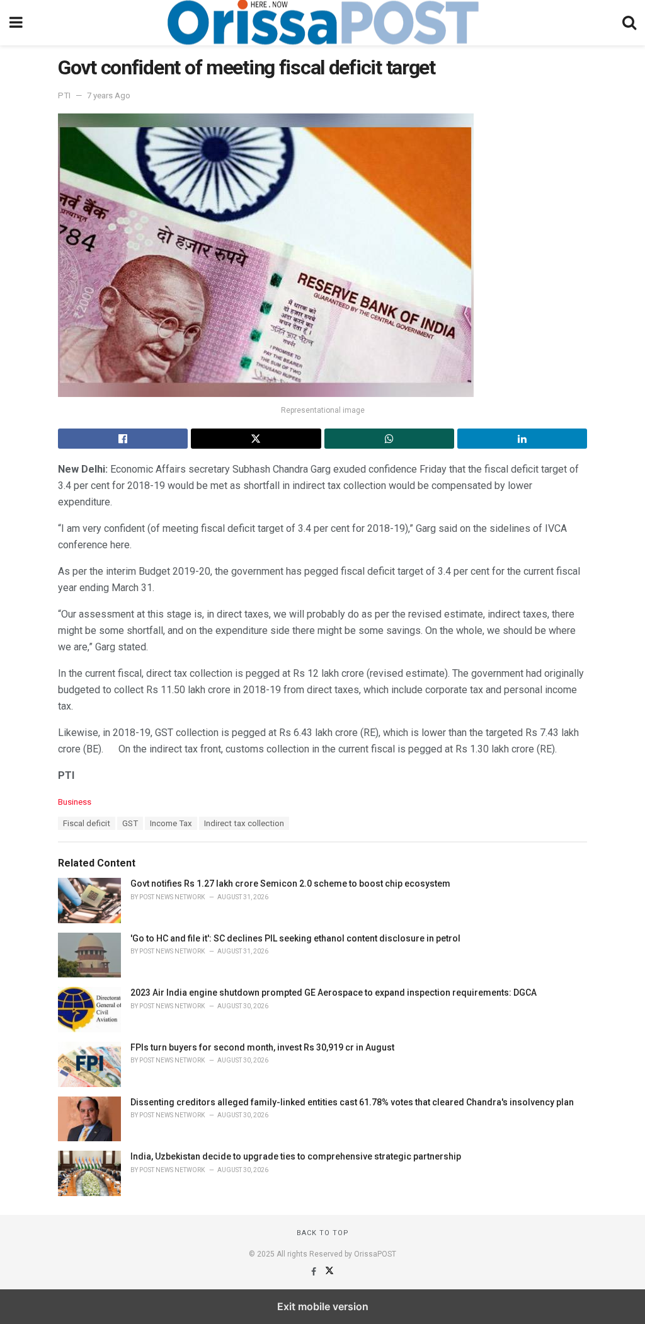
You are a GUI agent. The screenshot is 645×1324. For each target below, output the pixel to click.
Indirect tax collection (244, 823)
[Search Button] (629, 22)
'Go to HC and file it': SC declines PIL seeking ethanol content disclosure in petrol (295, 938)
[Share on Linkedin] (522, 439)
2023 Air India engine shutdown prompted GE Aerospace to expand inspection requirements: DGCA (333, 992)
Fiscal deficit (86, 823)
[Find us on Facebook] (314, 1272)
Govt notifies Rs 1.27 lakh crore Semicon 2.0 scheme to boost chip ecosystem (290, 883)
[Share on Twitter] (256, 439)
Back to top (323, 1233)
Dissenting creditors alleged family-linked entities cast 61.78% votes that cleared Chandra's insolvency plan (352, 1102)
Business (74, 802)
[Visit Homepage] (322, 22)
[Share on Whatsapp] (389, 439)
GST (130, 823)
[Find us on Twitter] (329, 1272)
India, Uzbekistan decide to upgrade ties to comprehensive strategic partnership (295, 1156)
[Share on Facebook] (123, 439)
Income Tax (171, 823)
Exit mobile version (322, 1306)
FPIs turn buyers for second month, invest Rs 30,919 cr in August (262, 1047)
